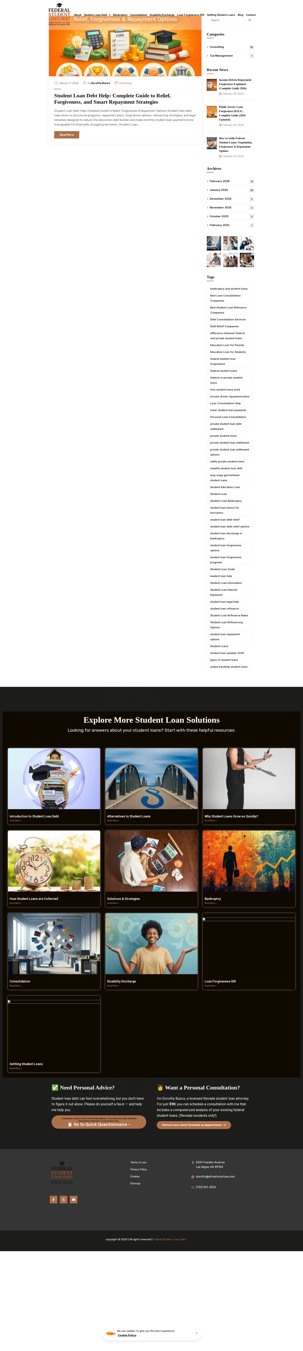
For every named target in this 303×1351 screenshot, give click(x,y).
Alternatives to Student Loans (129, 816)
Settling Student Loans (221, 15)
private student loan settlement (229, 442)
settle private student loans (227, 461)
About (77, 15)
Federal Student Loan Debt (169, 1239)
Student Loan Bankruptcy (226, 500)
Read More (67, 134)
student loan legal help (224, 601)
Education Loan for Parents (227, 345)
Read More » (16, 820)
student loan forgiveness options (225, 548)
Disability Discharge (162, 15)
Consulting (125, 83)
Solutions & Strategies (123, 899)
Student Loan (218, 493)
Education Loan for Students (228, 351)
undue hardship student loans (229, 666)
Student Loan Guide (222, 569)
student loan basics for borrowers (224, 510)
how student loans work (225, 389)
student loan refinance (224, 608)
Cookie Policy (127, 1335)
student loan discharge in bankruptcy (226, 536)
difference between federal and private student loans (227, 336)
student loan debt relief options (230, 526)
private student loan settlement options (229, 452)
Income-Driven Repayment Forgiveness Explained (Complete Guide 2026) (235, 84)
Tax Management (231, 55)
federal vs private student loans (226, 380)
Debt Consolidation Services (228, 319)
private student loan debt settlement (226, 426)
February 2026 (231, 181)
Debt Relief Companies (224, 326)
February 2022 (231, 225)
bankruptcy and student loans (229, 288)
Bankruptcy (120, 15)
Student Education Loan (225, 487)
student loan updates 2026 (227, 653)
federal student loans (223, 370)
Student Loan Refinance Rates (229, 615)
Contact (251, 15)
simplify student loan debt (226, 468)
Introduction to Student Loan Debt (34, 816)
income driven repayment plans (230, 396)
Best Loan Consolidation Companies (225, 298)
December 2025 (231, 198)
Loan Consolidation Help (225, 403)
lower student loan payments (228, 410)
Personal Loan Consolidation (228, 416)
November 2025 (231, 207)
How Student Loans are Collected (34, 899)
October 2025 (231, 216)
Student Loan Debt (95, 15)
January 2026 (231, 190)
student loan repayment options (225, 637)
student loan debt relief (225, 519)
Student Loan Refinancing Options (226, 625)
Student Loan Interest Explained (223, 592)
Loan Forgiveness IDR (190, 15)
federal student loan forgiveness (223, 361)
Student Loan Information (226, 582)
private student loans (223, 435)
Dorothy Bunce (100, 83)
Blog (240, 15)
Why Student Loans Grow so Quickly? (231, 816)
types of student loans (224, 659)
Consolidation (138, 15)
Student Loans (219, 646)
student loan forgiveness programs (225, 560)
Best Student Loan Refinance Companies (228, 310)
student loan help (221, 576)
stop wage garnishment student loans (225, 478)
